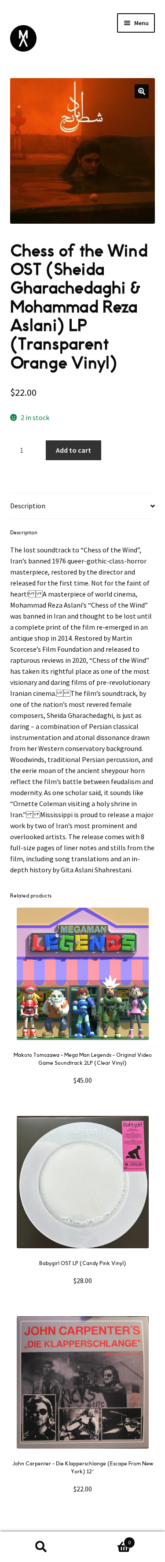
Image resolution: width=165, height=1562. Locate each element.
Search (41, 1547)
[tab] (82, 506)
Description (27, 505)
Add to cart (73, 450)
